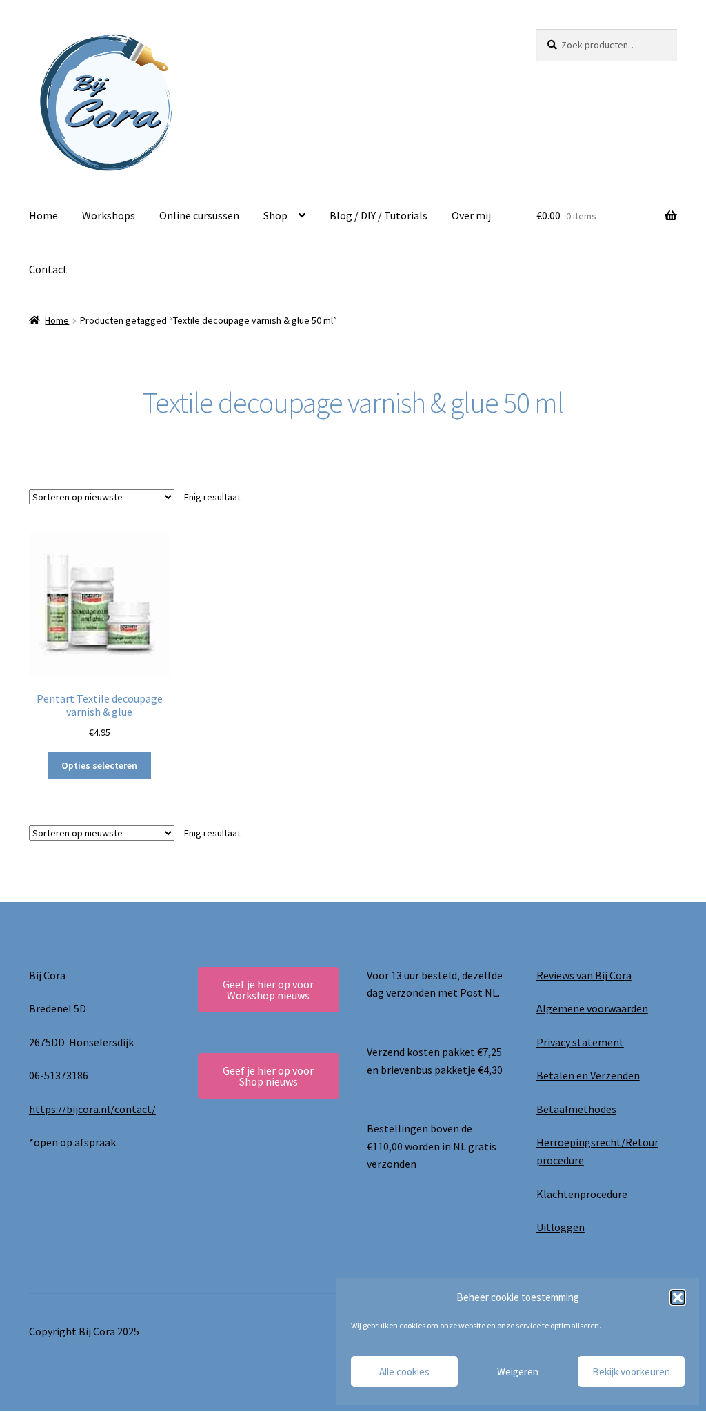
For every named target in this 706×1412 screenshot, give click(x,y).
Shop (275, 215)
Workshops (108, 215)
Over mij (471, 215)
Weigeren (517, 1371)
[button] (678, 1297)
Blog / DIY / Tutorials (378, 215)
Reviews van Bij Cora (584, 975)
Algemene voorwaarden (592, 1008)
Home (43, 215)
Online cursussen (199, 215)
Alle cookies (404, 1371)
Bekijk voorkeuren (631, 1371)
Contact (48, 269)
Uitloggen (560, 1227)
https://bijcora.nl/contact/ (92, 1109)
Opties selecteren (99, 765)
